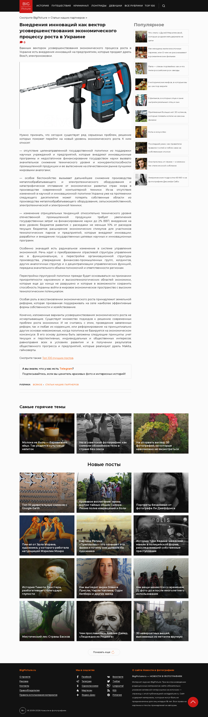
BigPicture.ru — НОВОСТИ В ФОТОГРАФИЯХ (157, 676)
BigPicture (40, 17)
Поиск (173, 5)
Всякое (37, 384)
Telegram (65, 368)
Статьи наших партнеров (68, 17)
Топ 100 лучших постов (57, 358)
